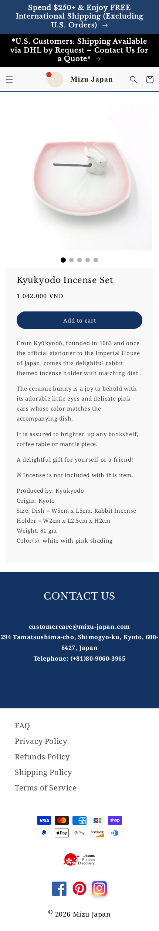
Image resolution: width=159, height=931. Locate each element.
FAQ (22, 726)
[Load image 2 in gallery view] (71, 260)
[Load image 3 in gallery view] (79, 260)
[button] (9, 79)
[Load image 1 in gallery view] (63, 260)
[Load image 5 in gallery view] (96, 260)
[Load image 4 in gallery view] (87, 260)
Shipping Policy (43, 772)
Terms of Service (46, 788)
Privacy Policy (41, 741)
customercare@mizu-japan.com (79, 627)
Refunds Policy (42, 757)
